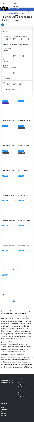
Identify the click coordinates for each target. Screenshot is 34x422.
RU (28, 11)
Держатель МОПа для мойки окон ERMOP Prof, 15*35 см (9, 220)
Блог (2, 411)
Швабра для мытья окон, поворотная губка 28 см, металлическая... (9, 170)
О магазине (15, 6)
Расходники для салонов (23, 396)
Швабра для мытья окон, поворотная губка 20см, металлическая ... (9, 145)
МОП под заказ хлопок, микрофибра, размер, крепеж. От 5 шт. (9, 245)
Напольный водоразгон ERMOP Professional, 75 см (24, 245)
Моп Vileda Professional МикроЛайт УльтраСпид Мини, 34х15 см (24, 120)
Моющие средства (22, 384)
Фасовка (20, 388)
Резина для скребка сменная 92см (24, 270)
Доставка (3, 413)
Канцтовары (20, 400)
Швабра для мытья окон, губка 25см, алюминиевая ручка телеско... (24, 145)
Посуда (19, 390)
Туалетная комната (22, 382)
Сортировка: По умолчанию (16, 95)
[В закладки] (15, 101)
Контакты (3, 415)
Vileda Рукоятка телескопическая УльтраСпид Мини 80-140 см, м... (9, 120)
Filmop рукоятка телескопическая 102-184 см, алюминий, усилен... (24, 195)
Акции (15, 3)
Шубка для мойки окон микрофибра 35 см (24, 170)
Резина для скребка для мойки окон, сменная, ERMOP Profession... (9, 270)
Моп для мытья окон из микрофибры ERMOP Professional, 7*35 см (24, 220)
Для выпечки (21, 392)
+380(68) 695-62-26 (7, 382)
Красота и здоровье (22, 394)
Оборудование (21, 398)
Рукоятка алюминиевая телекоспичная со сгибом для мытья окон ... (9, 295)
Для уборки (20, 386)
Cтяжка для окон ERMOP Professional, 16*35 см (9, 195)
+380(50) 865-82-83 (7, 380)
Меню (4, 12)
